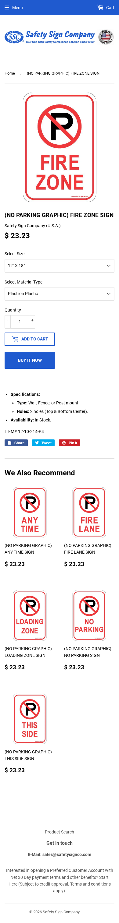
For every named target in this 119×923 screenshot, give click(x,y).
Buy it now (30, 360)
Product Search (59, 832)
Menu (17, 7)
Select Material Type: (24, 282)
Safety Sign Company (61, 912)
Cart (109, 7)
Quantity (13, 310)
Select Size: (15, 253)
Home (10, 73)
